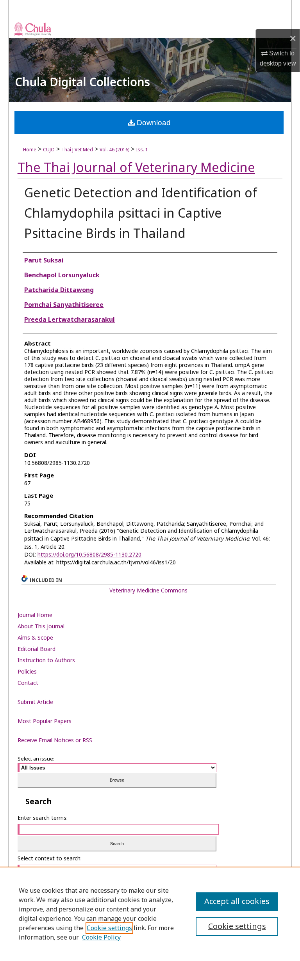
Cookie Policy (101, 937)
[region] (150, 914)
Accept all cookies (237, 902)
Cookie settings (109, 928)
